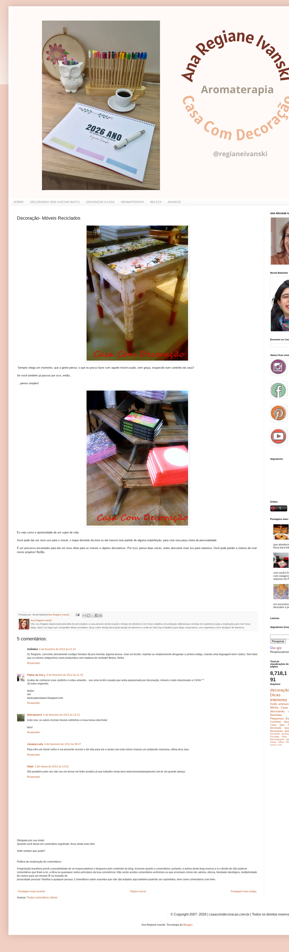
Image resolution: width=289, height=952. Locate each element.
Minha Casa (279, 707)
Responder (33, 663)
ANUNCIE (174, 202)
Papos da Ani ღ (36, 674)
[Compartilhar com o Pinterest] (100, 615)
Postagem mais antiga (243, 891)
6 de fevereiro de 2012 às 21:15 (57, 649)
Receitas (276, 715)
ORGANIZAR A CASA (100, 202)
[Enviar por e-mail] (84, 615)
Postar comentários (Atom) (42, 897)
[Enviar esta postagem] (77, 614)
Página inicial (138, 891)
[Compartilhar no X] (92, 615)
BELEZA (155, 202)
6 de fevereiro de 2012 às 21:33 (65, 674)
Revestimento (277, 739)
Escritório (275, 734)
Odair (30, 766)
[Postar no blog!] (88, 615)
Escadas (274, 736)
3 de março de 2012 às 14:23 (52, 766)
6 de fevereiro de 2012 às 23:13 (61, 714)
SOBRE (19, 202)
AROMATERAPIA (132, 202)
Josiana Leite (35, 744)
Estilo (273, 704)
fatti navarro (34, 714)
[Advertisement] (48, 580)
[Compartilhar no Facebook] (96, 615)
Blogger (187, 924)
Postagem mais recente (31, 891)
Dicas (275, 695)
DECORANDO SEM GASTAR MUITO (55, 202)
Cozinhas (275, 721)
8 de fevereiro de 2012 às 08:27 (62, 744)
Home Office (277, 742)
